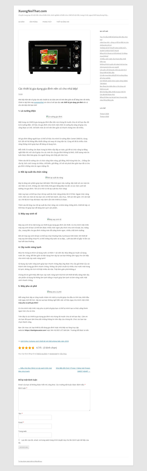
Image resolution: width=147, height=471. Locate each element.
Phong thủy (47, 22)
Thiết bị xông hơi (63, 22)
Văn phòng (34, 22)
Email (21, 422)
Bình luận (22, 388)
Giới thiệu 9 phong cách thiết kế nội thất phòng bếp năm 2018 (45, 341)
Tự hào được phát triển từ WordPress (30, 461)
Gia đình (21, 22)
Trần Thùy (63, 354)
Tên (20, 413)
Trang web (22, 431)
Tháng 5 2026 (104, 114)
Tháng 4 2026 (104, 116)
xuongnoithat (39, 102)
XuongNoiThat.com (32, 11)
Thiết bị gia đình (41, 354)
